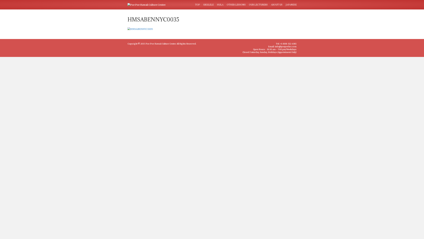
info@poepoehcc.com (285, 46)
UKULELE (208, 4)
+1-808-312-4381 (288, 43)
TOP (197, 4)
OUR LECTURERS (258, 4)
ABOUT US (276, 4)
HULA (220, 4)
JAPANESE (291, 4)
